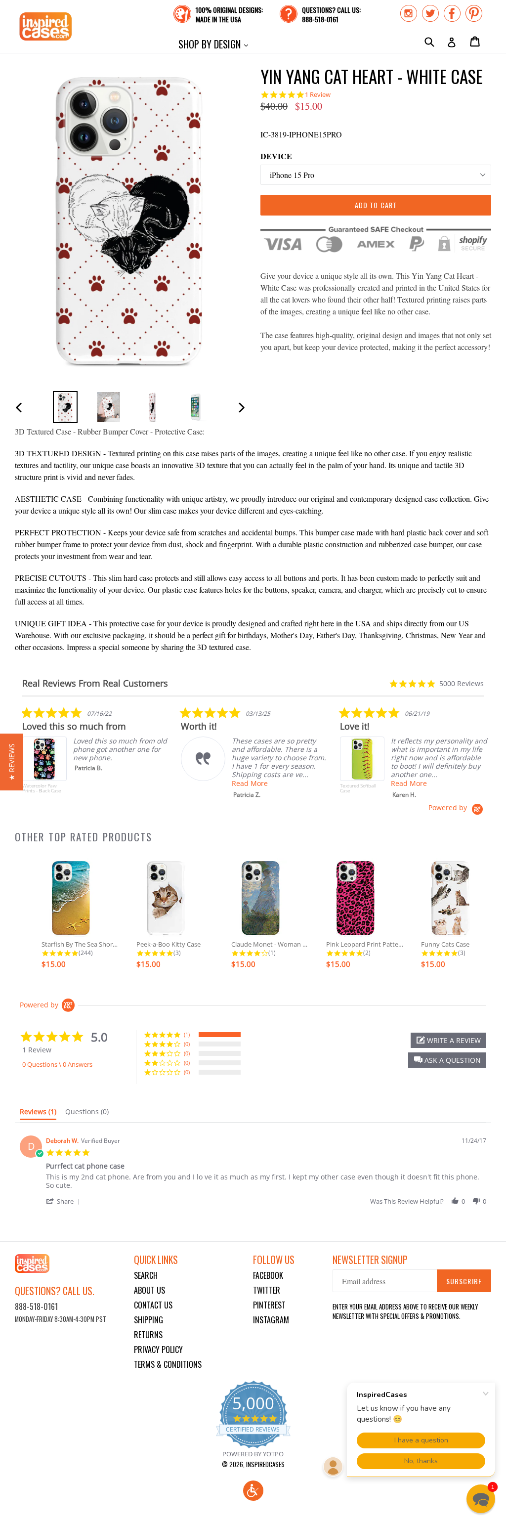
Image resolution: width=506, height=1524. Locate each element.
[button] (447, 1060)
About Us (149, 1290)
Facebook (268, 1275)
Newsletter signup (370, 1259)
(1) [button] (187, 1034)
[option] (65, 407)
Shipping (148, 1320)
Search (146, 1275)
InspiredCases (265, 1464)
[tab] (38, 1113)
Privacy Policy (158, 1349)
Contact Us (153, 1305)
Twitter (266, 1290)
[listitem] (96, 754)
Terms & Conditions (168, 1364)
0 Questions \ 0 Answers (57, 1064)
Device (276, 156)
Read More (250, 783)
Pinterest (269, 1305)
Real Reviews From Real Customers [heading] (95, 683)
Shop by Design (215, 43)
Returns (148, 1335)
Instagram (271, 1320)
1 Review (318, 94)
